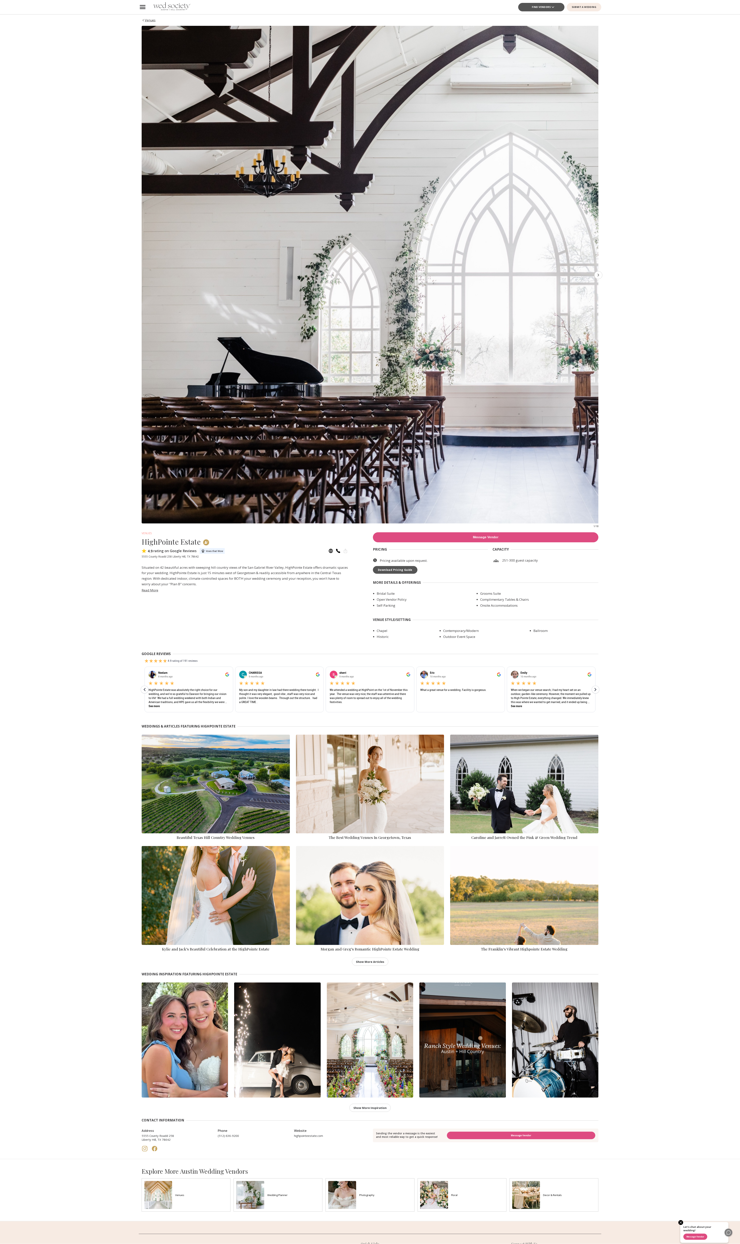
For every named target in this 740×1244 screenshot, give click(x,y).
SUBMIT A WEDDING (584, 7)
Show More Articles (370, 962)
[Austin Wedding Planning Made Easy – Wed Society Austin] (171, 7)
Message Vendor (486, 537)
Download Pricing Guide (395, 570)
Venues (147, 533)
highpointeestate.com (308, 1136)
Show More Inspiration (370, 1108)
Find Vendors (541, 7)
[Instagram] (145, 1150)
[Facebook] (154, 1150)
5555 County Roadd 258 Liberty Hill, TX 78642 (158, 1137)
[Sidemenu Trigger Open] (142, 7)
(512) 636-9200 (228, 1136)
